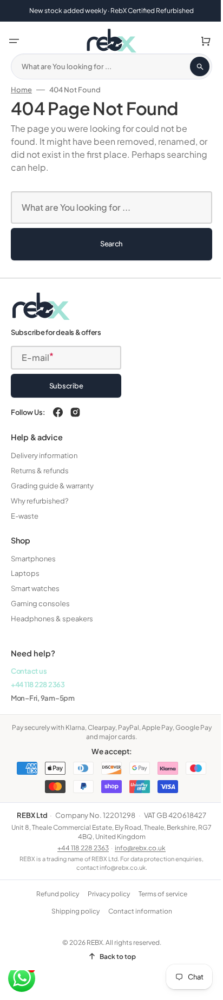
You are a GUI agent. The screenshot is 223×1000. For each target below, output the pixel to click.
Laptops (25, 573)
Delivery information (44, 455)
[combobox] (107, 66)
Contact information (136, 911)
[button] (14, 41)
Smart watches (35, 588)
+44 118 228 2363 (38, 684)
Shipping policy (71, 911)
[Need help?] (22, 978)
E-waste (24, 516)
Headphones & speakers (52, 618)
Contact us (29, 671)
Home (21, 89)
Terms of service (158, 894)
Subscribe (66, 385)
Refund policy (53, 894)
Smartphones (33, 558)
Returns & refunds (40, 470)
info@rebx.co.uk (136, 848)
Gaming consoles (40, 603)
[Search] (191, 66)
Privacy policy (104, 894)
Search (107, 243)
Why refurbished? (39, 500)
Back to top (113, 956)
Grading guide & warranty (52, 485)
